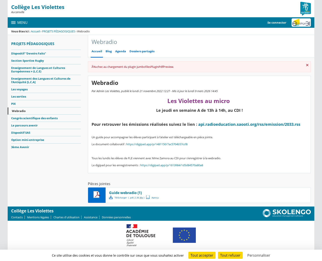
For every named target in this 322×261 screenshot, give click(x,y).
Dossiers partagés (141, 51)
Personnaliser (258, 255)
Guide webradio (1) (125, 192)
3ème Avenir (20, 147)
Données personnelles (116, 217)
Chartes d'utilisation (66, 217)
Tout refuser (230, 255)
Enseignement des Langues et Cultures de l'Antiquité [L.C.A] (41, 80)
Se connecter (276, 23)
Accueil (35, 31)
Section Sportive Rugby (27, 61)
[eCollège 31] (301, 22)
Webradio (19, 111)
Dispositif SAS (20, 133)
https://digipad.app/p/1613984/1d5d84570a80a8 (171, 165)
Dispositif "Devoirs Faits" (28, 53)
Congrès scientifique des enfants (34, 118)
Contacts (17, 217)
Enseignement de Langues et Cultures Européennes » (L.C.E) (38, 69)
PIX (13, 104)
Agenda (120, 51)
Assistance (90, 217)
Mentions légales (38, 217)
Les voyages (19, 89)
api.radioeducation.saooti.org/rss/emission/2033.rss (249, 124)
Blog (109, 51)
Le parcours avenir (24, 125)
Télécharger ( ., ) (129, 197)
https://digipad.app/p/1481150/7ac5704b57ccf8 (157, 144)
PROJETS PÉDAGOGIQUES (58, 31)
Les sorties (18, 96)
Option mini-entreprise (27, 140)
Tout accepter (202, 255)
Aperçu (152, 197)
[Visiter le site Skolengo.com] (287, 216)
